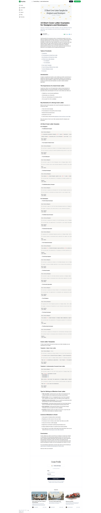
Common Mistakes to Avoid (47, 69)
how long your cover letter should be (56, 429)
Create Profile (77, 1)
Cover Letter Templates (46, 65)
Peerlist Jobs (61, 446)
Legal (23, 511)
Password (49, 474)
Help (25, 510)
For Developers (47, 62)
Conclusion (44, 70)
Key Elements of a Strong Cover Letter (49, 57)
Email (48, 470)
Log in (71, 1)
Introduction (44, 53)
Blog (19, 510)
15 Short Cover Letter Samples (48, 59)
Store (24, 510)
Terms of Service (54, 482)
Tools (21, 510)
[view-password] (64, 476)
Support (20, 511)
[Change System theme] (28, 510)
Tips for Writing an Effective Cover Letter (50, 67)
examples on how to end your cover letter (62, 116)
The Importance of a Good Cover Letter (49, 55)
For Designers (46, 60)
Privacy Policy (61, 482)
